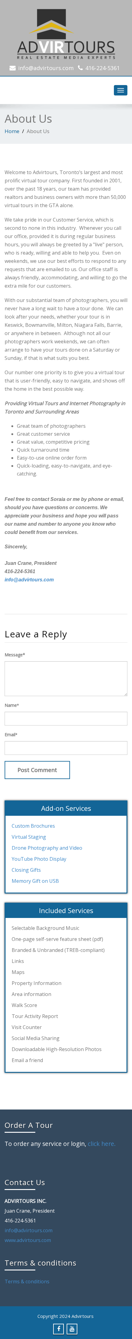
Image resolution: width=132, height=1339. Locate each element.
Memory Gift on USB (35, 881)
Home (12, 131)
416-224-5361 (102, 68)
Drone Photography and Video (47, 848)
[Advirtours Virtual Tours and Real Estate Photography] (66, 32)
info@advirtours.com (46, 68)
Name (12, 705)
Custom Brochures (33, 825)
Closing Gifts (26, 870)
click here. (102, 1143)
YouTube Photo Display (39, 859)
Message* (15, 655)
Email (11, 734)
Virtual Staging (29, 837)
